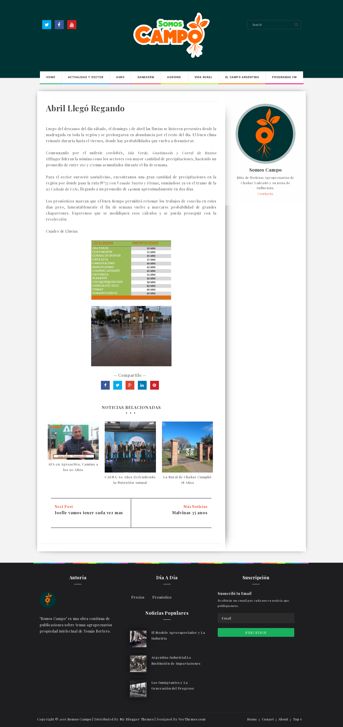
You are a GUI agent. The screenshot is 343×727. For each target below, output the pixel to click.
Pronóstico (162, 597)
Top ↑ (297, 719)
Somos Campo (265, 170)
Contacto (265, 193)
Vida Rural (203, 77)
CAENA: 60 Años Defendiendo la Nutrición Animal (130, 480)
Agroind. (174, 77)
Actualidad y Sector (85, 77)
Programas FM (284, 77)
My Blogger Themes (137, 719)
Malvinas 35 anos (190, 512)
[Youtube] (71, 24)
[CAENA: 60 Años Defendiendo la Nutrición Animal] (130, 447)
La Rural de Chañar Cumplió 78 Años (187, 480)
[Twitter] (46, 24)
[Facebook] (59, 24)
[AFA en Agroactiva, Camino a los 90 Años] (73, 440)
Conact (268, 719)
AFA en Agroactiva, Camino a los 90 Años (73, 467)
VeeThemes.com (192, 719)
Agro (120, 77)
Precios (138, 597)
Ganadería (145, 77)
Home (50, 77)
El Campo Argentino (242, 77)
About (283, 719)
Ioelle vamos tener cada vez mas (89, 512)
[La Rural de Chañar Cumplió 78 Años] (187, 447)
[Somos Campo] (48, 599)
